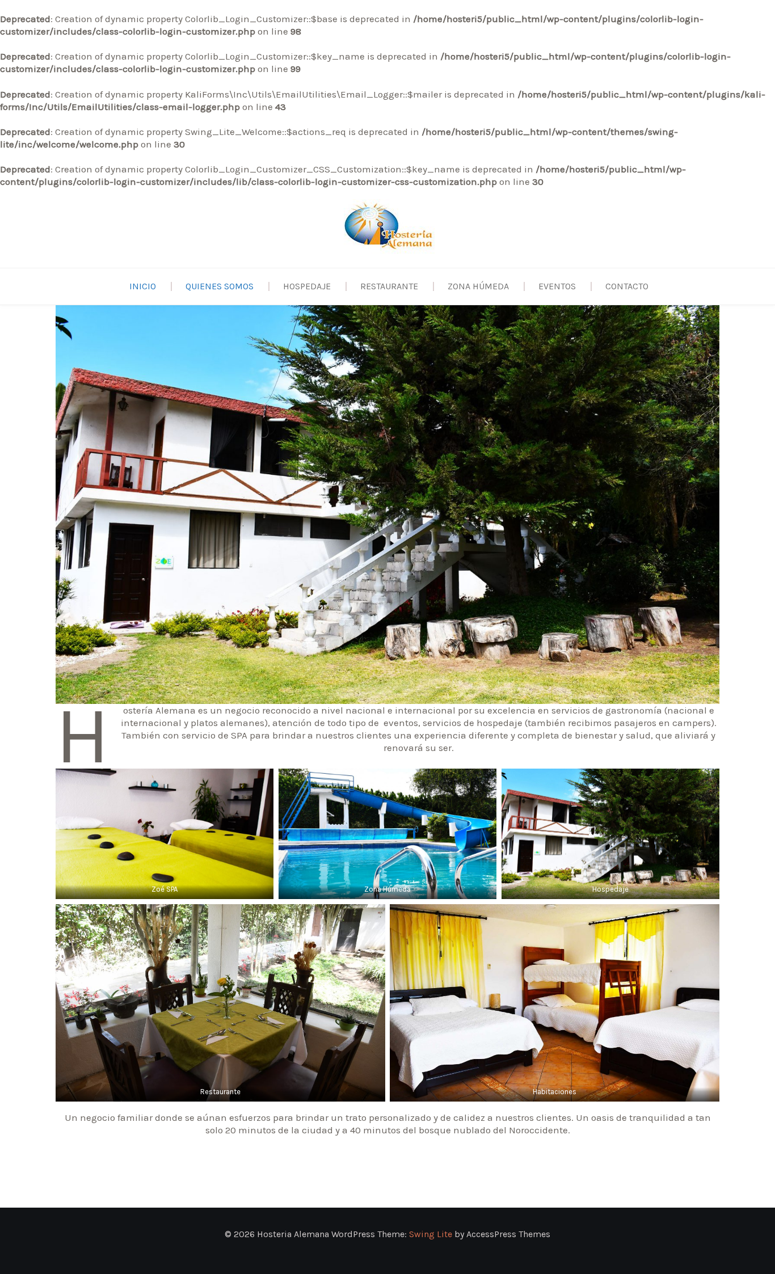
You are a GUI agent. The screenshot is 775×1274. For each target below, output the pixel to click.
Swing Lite (430, 1234)
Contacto (626, 286)
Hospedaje (307, 286)
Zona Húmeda (478, 286)
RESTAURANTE (389, 286)
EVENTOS (557, 286)
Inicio (142, 286)
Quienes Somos (220, 286)
